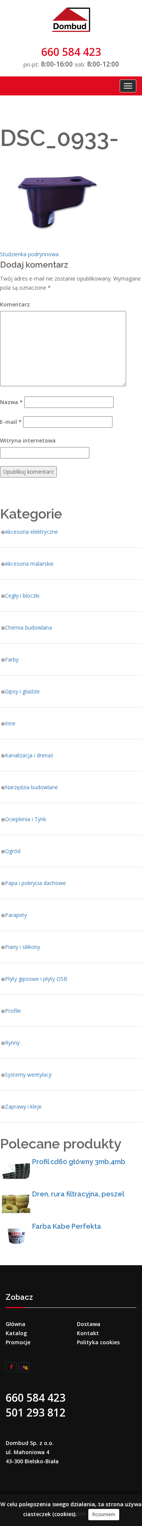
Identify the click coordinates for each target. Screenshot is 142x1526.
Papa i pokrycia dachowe (35, 883)
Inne (10, 723)
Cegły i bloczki (22, 595)
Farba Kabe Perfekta (66, 1226)
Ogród (12, 851)
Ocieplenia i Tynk (25, 819)
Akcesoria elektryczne (31, 531)
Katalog (16, 1333)
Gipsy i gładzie (22, 691)
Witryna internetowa (28, 440)
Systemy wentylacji (28, 1074)
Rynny (12, 1042)
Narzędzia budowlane (31, 787)
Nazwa (11, 402)
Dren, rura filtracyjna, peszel (78, 1194)
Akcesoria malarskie (29, 563)
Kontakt (88, 1333)
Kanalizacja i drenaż (29, 755)
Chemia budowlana (28, 627)
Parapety (16, 914)
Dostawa (88, 1324)
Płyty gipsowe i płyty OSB (36, 978)
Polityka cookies (98, 1342)
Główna (15, 1324)
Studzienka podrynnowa (29, 254)
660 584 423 (71, 51)
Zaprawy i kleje (23, 1106)
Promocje (18, 1342)
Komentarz (15, 304)
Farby (12, 659)
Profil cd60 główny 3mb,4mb (78, 1162)
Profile (13, 1010)
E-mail (11, 421)
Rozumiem (103, 1514)
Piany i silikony (22, 946)
